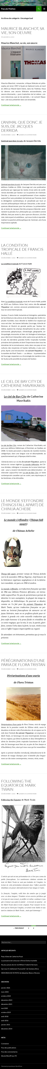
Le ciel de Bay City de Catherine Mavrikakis (23, 383)
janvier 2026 (5, 988)
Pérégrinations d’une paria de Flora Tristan (23, 662)
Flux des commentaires (9, 1052)
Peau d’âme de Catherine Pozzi (12, 956)
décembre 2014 (6, 1029)
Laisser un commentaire (28, 135)
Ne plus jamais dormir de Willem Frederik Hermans (19, 965)
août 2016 (4, 1020)
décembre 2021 (6, 1004)
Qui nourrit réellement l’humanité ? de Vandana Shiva (20, 969)
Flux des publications (8, 1048)
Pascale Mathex (8, 9)
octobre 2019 (6, 1012)
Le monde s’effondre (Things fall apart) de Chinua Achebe (22, 504)
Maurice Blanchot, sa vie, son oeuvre (22, 30)
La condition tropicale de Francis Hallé (22, 249)
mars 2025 (5, 992)
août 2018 (4, 1016)
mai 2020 (4, 1008)
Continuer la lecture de (11, 105)
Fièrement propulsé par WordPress (11, 1066)
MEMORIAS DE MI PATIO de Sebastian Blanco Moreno (20, 973)
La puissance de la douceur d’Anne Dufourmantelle (19, 961)
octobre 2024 (6, 996)
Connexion (5, 1044)
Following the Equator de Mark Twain (18, 785)
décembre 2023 (6, 1000)
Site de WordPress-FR (9, 1056)
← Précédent (18, 928)
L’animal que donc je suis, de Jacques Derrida (21, 126)
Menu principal (44, 8)
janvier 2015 (5, 1025)
